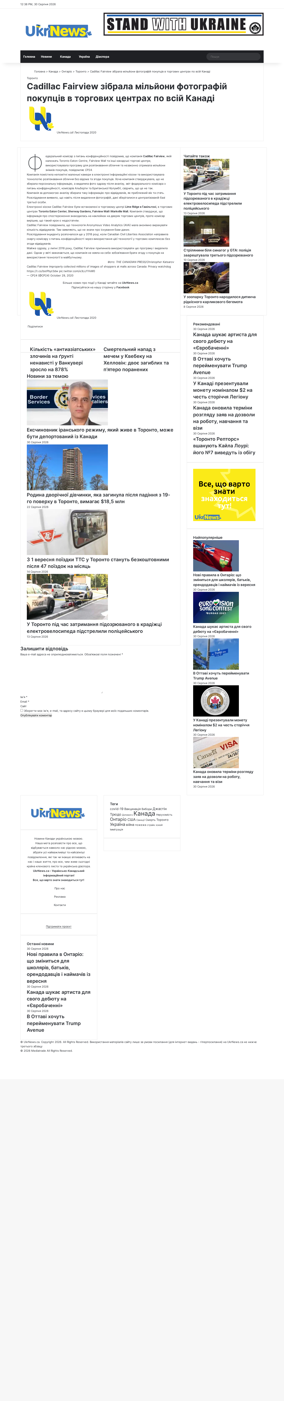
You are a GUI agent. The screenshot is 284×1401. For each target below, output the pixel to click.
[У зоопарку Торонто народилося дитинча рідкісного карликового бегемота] (206, 292)
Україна (84, 56)
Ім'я (23, 697)
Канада (65, 56)
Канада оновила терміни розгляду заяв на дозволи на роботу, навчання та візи (223, 777)
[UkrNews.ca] (58, 29)
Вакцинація (132, 809)
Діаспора (102, 56)
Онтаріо (67, 71)
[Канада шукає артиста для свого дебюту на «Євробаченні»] (216, 622)
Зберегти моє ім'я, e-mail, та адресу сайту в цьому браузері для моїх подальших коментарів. (86, 710)
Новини (46, 56)
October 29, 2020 (61, 275)
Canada (141, 266)
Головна (29, 56)
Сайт (23, 706)
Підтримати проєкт (59, 926)
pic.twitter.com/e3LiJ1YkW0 (77, 271)
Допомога (127, 815)
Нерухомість (164, 814)
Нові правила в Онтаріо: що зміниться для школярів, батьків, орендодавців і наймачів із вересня (224, 580)
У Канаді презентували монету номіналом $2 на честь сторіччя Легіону (221, 725)
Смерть (151, 819)
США (131, 819)
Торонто (80, 71)
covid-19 (116, 809)
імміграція (116, 829)
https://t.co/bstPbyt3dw (42, 271)
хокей (159, 825)
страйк (151, 825)
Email (24, 701)
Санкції (140, 820)
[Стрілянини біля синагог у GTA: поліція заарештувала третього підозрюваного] (206, 245)
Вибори (147, 809)
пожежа (140, 824)
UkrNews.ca (64, 132)
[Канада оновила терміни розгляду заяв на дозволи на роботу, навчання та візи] (216, 767)
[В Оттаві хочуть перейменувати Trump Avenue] (216, 668)
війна (130, 825)
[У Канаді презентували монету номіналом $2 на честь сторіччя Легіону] (216, 715)
